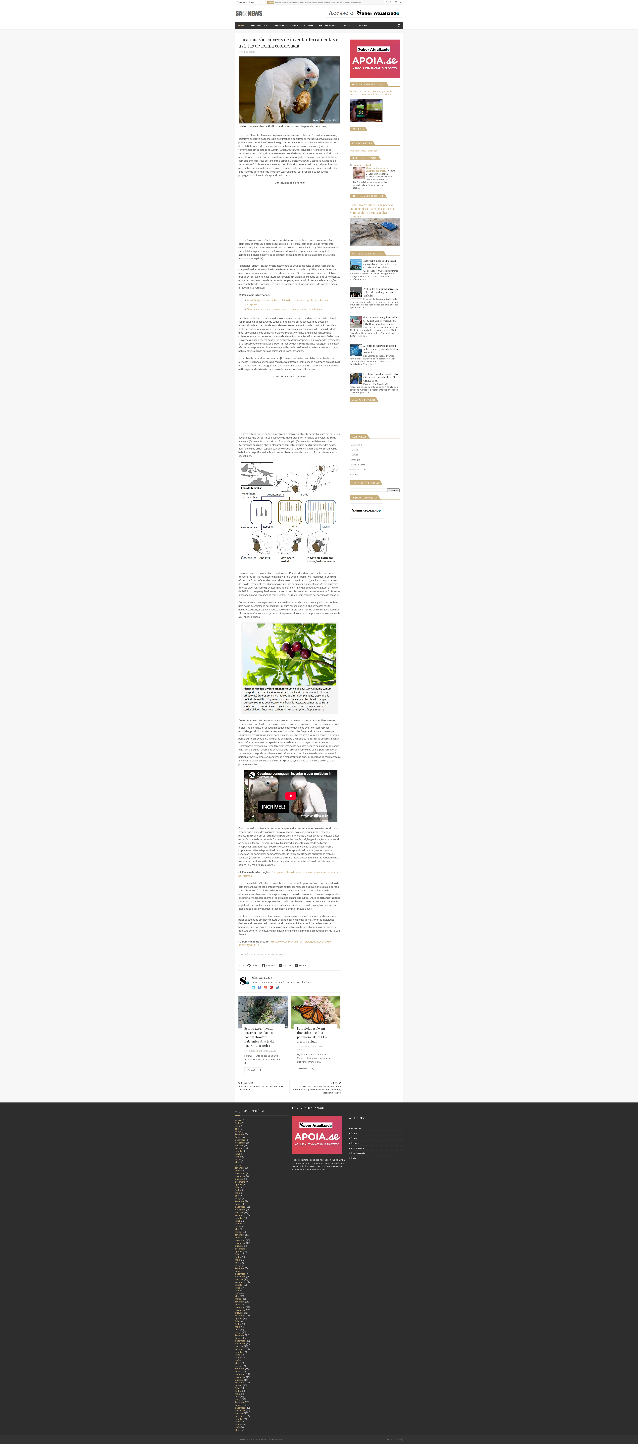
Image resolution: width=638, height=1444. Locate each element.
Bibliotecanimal (327, 25)
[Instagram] (395, 2)
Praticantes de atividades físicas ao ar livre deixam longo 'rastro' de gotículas (381, 292)
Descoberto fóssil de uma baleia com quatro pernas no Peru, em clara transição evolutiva (380, 264)
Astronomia (356, 445)
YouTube (308, 25)
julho (237, 1153)
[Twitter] (400, 2)
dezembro (240, 1139)
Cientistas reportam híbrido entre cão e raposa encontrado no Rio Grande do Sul (380, 377)
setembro (240, 1148)
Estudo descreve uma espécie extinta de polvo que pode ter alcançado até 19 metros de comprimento (318, 2)
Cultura (354, 454)
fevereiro (240, 1134)
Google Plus (265, 987)
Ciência (249, 954)
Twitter (253, 987)
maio (237, 1125)
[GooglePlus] (390, 2)
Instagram (271, 987)
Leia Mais (251, 1070)
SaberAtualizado (358, 469)
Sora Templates (255, 1439)
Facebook (259, 987)
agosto (238, 1120)
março (238, 1131)
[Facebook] (386, 2)
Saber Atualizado (259, 25)
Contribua (362, 25)
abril (237, 1128)
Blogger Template (275, 1439)
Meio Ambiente (278, 954)
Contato (346, 25)
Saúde (354, 474)
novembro (240, 1142)
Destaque (261, 954)
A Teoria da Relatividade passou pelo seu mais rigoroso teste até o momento (380, 349)
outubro (239, 1145)
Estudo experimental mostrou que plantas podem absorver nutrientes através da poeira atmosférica (259, 1037)
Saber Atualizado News (286, 25)
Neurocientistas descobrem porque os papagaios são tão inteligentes (286, 308)
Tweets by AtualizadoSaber (364, 150)
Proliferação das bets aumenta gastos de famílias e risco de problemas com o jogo (371, 93)
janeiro (238, 1137)
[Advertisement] (289, 211)
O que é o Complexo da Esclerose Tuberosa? (377, 169)
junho (238, 1123)
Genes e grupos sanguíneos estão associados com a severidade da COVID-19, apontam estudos (380, 321)
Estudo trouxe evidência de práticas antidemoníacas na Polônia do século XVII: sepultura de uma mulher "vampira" (372, 210)
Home (241, 25)
